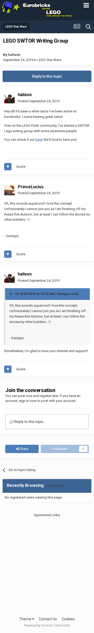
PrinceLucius (31, 186)
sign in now (27, 401)
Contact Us (48, 619)
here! (39, 140)
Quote (20, 167)
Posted (38, 101)
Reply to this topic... (30, 422)
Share (23, 449)
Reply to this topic (47, 76)
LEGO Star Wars (49, 60)
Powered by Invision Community (47, 625)
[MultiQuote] (7, 166)
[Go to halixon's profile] (9, 98)
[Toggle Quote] (11, 294)
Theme (25, 619)
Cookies (68, 619)
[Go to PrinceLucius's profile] (9, 190)
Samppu (63, 294)
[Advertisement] (47, 564)
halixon (14, 55)
